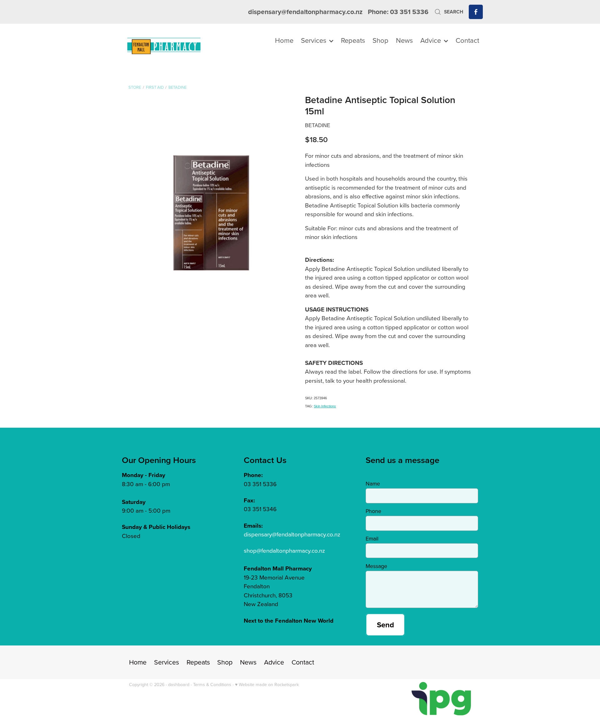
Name (373, 483)
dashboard (178, 684)
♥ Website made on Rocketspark (267, 684)
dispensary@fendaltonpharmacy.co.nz (305, 12)
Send (385, 624)
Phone (373, 511)
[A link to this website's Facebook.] (476, 12)
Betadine (177, 87)
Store (134, 87)
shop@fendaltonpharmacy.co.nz (284, 550)
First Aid (155, 87)
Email (372, 538)
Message (376, 566)
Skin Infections (325, 406)
